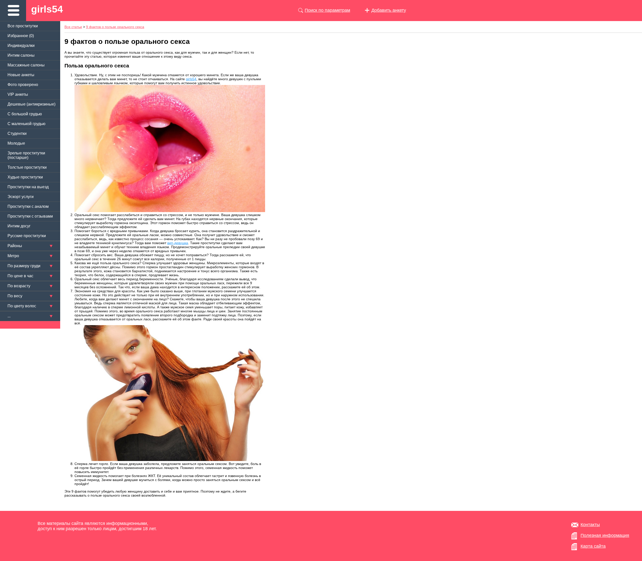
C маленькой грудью (26, 124)
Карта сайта (593, 546)
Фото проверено (23, 84)
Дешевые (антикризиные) (31, 104)
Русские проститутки (27, 236)
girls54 (47, 9)
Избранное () (21, 36)
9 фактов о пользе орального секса (115, 27)
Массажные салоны (26, 65)
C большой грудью (25, 114)
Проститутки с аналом (28, 206)
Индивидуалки (21, 45)
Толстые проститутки (27, 167)
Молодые (16, 143)
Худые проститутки (25, 177)
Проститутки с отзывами (30, 216)
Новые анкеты (21, 75)
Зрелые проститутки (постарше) (26, 155)
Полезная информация (605, 535)
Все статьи (73, 27)
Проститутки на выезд (28, 187)
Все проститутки (23, 26)
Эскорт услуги (21, 197)
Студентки (17, 133)
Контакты (590, 524)
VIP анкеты (18, 94)
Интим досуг (19, 226)
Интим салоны (21, 55)
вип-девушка (177, 243)
